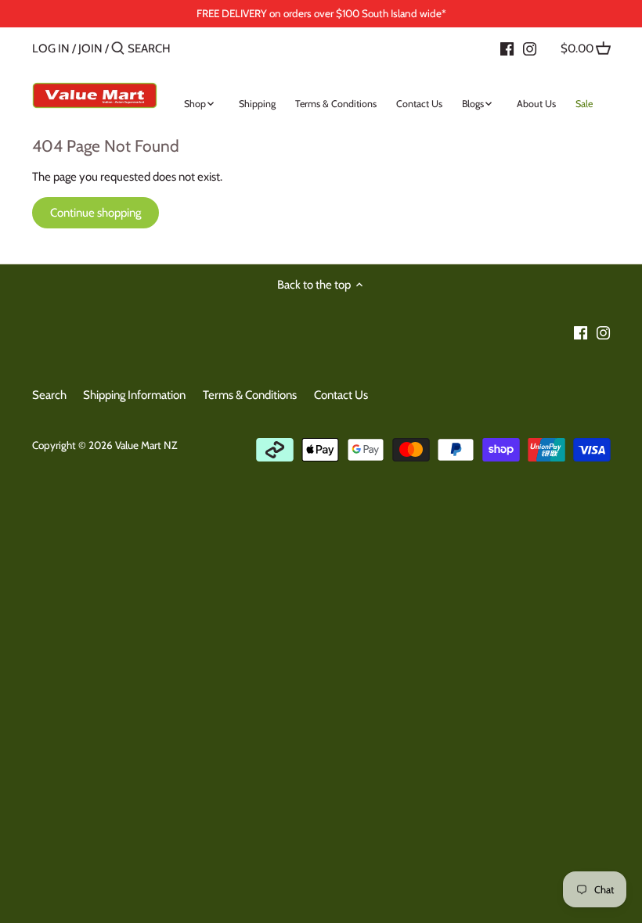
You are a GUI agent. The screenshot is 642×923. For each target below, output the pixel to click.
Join (90, 48)
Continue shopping (95, 213)
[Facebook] (507, 48)
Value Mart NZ (146, 445)
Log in (51, 48)
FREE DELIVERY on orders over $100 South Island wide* (321, 13)
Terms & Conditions (250, 395)
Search (49, 395)
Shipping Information (134, 395)
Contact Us (341, 395)
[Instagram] (529, 48)
